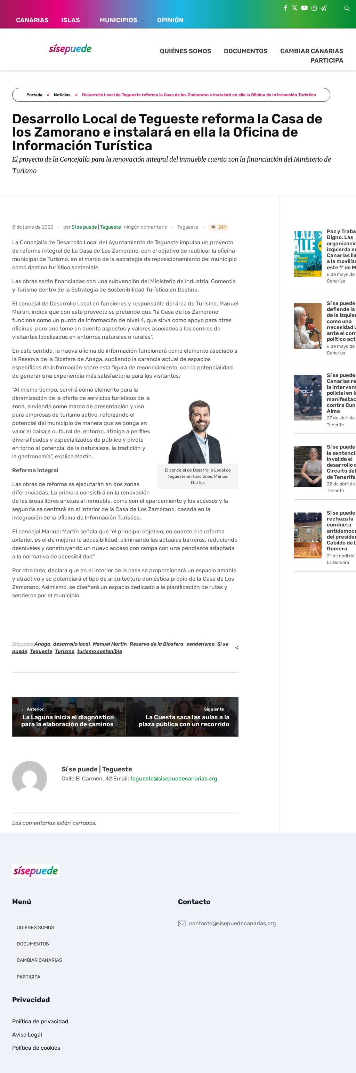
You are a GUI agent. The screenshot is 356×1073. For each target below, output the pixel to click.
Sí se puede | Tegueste (96, 227)
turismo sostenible (99, 651)
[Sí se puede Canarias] (70, 48)
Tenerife (335, 424)
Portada (34, 94)
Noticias (62, 94)
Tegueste (187, 227)
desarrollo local (71, 644)
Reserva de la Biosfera (157, 644)
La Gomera (338, 562)
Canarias (336, 281)
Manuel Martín (110, 644)
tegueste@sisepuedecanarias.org (173, 778)
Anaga (42, 644)
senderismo (200, 644)
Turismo (64, 651)
